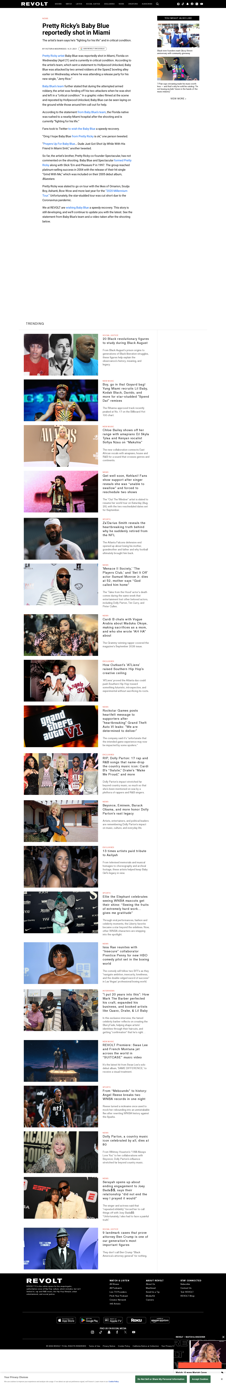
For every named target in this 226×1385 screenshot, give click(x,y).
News (121, 4)
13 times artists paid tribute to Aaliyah (124, 853)
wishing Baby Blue (77, 207)
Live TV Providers (118, 1292)
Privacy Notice (109, 1346)
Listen (79, 4)
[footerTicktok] (101, 1334)
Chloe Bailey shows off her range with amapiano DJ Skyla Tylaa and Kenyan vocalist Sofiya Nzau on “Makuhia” (126, 436)
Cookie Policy (124, 1346)
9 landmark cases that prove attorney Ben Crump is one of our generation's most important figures (125, 1239)
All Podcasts (116, 1288)
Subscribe (147, 4)
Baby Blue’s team (53, 86)
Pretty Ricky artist (53, 55)
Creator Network (118, 1299)
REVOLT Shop (187, 1296)
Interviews (109, 991)
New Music (108, 381)
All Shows (114, 1284)
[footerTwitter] (125, 1334)
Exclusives (109, 4)
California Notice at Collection (146, 1346)
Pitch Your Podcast (119, 1296)
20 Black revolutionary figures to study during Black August (126, 341)
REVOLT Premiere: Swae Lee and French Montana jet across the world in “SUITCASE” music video (125, 1051)
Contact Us (186, 1288)
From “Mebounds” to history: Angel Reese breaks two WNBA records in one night (125, 1095)
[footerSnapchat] (109, 1334)
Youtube (201, 4)
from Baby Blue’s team (92, 112)
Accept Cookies (200, 1379)
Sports (107, 519)
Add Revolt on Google (93, 49)
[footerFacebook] (117, 1334)
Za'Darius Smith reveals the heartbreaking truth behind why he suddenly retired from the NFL (125, 529)
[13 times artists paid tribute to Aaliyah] (61, 867)
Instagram (178, 4)
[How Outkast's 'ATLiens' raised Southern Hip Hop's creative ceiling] (61, 681)
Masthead (151, 1288)
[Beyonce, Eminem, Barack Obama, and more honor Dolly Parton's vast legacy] (61, 821)
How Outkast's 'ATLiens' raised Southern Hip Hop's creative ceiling (123, 669)
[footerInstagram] (92, 1334)
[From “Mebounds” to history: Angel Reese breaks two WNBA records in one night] (61, 1106)
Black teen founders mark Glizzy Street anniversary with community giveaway (175, 52)
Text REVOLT (187, 1292)
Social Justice (93, 4)
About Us (150, 1284)
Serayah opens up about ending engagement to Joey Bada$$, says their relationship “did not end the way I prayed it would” (125, 1190)
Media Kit (150, 1296)
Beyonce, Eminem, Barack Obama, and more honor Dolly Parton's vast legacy (126, 809)
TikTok (183, 4)
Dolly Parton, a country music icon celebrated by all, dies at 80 (126, 1140)
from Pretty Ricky (83, 136)
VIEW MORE (177, 98)
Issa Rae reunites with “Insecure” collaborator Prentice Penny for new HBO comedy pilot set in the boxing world (126, 955)
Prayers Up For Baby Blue (59, 143)
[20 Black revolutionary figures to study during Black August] (61, 355)
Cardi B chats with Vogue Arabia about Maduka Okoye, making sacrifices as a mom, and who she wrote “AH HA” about (125, 627)
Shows (58, 4)
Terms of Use (94, 1346)
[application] (200, 1354)
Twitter (196, 4)
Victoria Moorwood (55, 49)
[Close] (222, 1379)
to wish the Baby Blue (81, 128)
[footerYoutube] (134, 1334)
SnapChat (187, 4)
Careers (150, 1299)
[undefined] (178, 35)
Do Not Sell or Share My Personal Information (161, 1379)
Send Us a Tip (153, 1292)
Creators (133, 4)
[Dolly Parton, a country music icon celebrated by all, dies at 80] (61, 1152)
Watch (69, 4)
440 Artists (115, 1303)
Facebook (192, 4)
